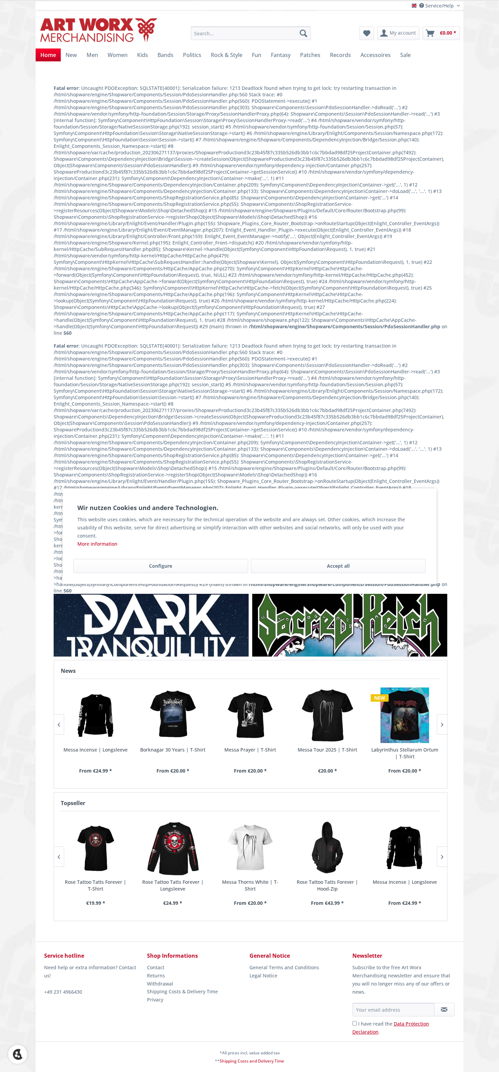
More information (97, 544)
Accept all (338, 566)
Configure (160, 566)
